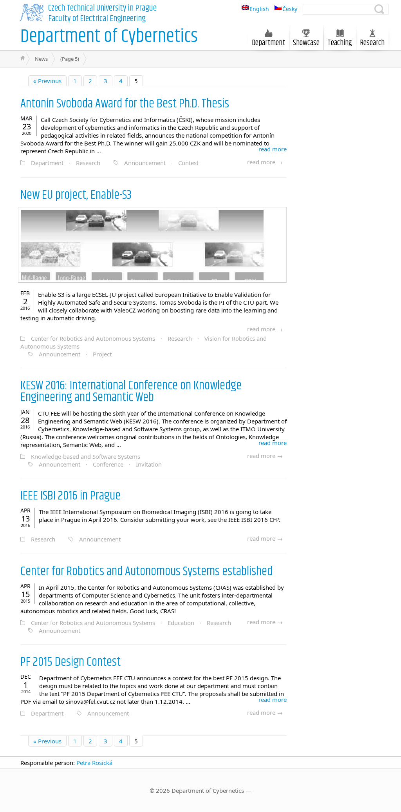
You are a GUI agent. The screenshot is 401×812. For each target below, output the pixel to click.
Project (102, 354)
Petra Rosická (94, 763)
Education (181, 623)
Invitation (149, 464)
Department (47, 163)
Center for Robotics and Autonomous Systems (93, 338)
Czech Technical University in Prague (102, 8)
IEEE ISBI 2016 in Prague (70, 495)
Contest (188, 163)
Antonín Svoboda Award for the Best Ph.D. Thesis (124, 103)
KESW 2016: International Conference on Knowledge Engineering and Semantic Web (131, 391)
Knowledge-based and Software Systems (85, 456)
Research (88, 163)
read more (272, 149)
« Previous (47, 81)
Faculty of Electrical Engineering (97, 18)
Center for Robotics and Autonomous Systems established (146, 571)
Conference (108, 464)
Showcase (306, 43)
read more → (265, 162)
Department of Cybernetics (109, 36)
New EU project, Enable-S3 (76, 195)
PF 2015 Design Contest (70, 662)
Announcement (145, 163)
